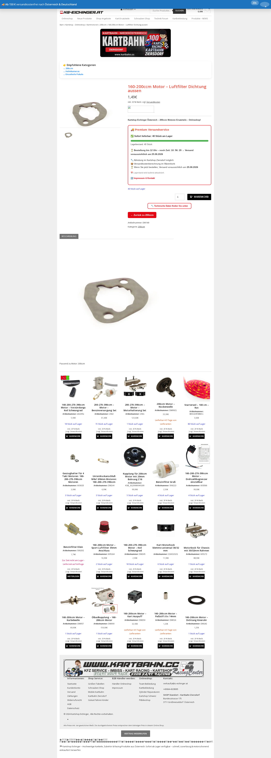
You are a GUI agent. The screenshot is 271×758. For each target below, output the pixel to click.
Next (125, 114)
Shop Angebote (103, 18)
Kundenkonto (73, 687)
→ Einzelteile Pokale (73, 74)
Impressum (117, 687)
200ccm (103, 24)
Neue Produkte (84, 18)
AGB (69, 704)
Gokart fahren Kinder (98, 700)
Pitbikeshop (144, 700)
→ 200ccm (68, 68)
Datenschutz (73, 708)
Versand (71, 691)
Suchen (179, 10)
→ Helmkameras (71, 71)
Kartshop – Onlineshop (75, 24)
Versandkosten (153, 102)
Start (62, 24)
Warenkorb (201, 196)
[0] (207, 12)
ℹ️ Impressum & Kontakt (143, 178)
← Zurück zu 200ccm (142, 215)
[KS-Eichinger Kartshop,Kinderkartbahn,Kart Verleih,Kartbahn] (82, 12)
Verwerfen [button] (75, 750)
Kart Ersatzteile (122, 18)
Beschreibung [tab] (69, 236)
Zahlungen (72, 696)
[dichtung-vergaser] (90, 114)
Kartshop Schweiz (147, 696)
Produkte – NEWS (200, 18)
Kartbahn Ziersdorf (97, 696)
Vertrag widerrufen (135, 733)
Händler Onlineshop (121, 683)
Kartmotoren (92, 24)
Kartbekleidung (180, 18)
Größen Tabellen (96, 683)
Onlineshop (67, 18)
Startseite (72, 683)
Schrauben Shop (142, 18)
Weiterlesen (73, 576)
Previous (55, 114)
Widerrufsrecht (74, 700)
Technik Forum (161, 18)
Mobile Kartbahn (96, 691)
